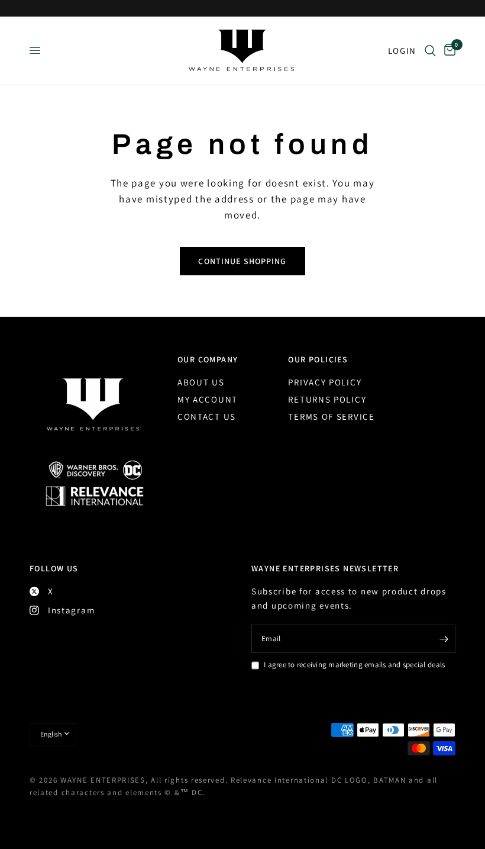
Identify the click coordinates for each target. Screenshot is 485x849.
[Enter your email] (443, 639)
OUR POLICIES (318, 359)
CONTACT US (206, 416)
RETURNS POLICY (327, 399)
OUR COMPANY (207, 359)
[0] (447, 51)
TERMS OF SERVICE (331, 416)
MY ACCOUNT (207, 399)
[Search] (430, 51)
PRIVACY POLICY (324, 382)
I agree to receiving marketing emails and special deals (354, 665)
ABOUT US (201, 382)
